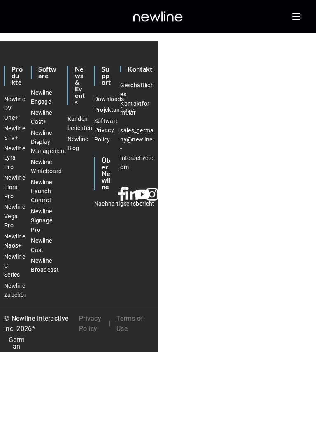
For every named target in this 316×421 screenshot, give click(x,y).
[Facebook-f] (122, 194)
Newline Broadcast (45, 265)
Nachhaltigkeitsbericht (103, 203)
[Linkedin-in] (132, 194)
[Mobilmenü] (296, 16)
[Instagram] (152, 194)
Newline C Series (13, 265)
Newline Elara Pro (13, 186)
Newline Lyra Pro (13, 157)
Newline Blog (76, 143)
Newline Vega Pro (13, 216)
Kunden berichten (76, 123)
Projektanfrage (103, 109)
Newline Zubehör (13, 290)
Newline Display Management (45, 142)
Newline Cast (41, 245)
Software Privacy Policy (103, 130)
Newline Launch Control (41, 191)
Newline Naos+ (13, 241)
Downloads (103, 99)
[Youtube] (142, 194)
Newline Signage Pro (41, 220)
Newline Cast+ (41, 117)
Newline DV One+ (13, 108)
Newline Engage (41, 97)
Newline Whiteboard (45, 166)
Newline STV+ (13, 133)
